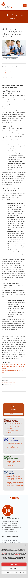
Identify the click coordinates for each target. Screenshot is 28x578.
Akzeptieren (14, 564)
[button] (26, 545)
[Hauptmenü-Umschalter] (25, 5)
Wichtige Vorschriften (8, 529)
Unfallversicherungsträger (10, 521)
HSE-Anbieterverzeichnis (9, 531)
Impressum (17, 554)
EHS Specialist (10, 465)
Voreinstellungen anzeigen (14, 572)
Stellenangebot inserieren (10, 540)
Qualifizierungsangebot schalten (12, 542)
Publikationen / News (8, 382)
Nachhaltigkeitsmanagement (14, 450)
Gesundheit (5, 387)
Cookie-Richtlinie (5, 575)
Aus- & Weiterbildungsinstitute (11, 527)
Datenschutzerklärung (8, 555)
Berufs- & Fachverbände (9, 525)
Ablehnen (14, 568)
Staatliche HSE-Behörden (10, 523)
